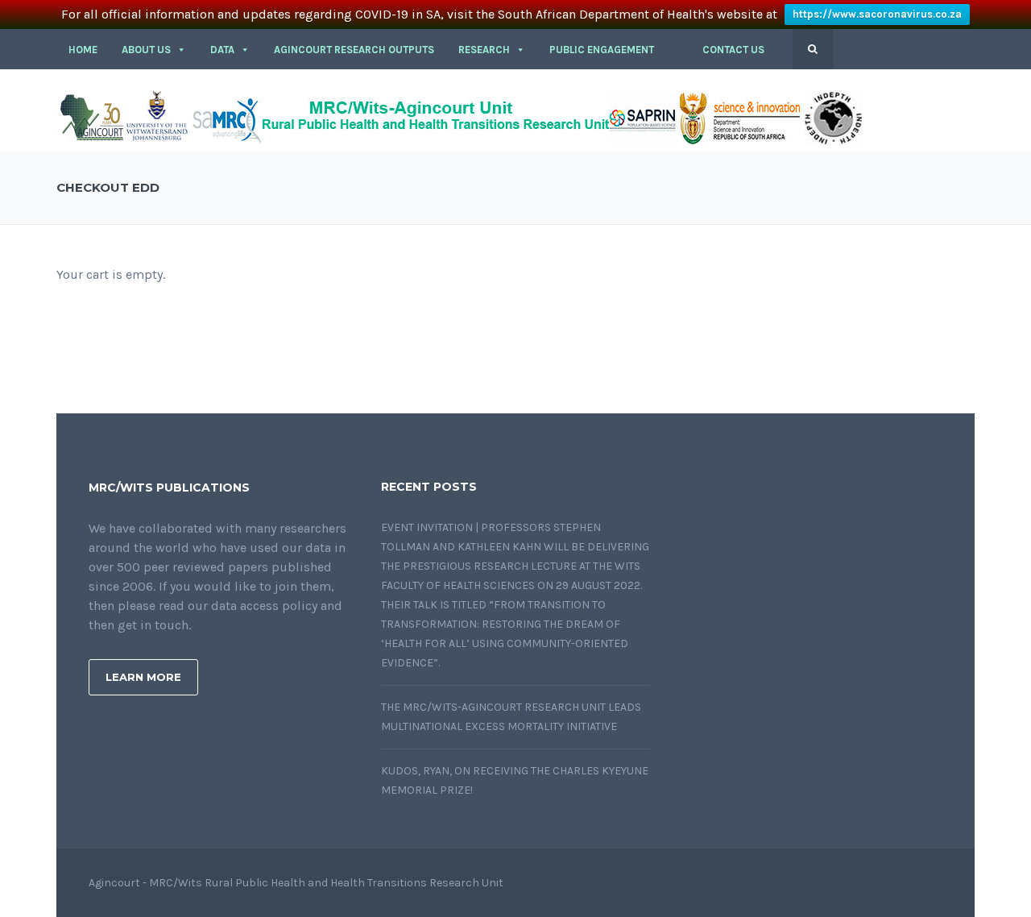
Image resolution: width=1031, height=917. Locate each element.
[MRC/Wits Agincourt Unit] (459, 116)
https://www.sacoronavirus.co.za (877, 14)
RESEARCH (484, 50)
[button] (678, 50)
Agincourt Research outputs (354, 50)
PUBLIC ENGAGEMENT (601, 50)
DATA (222, 50)
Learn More (143, 676)
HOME (82, 50)
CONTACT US (733, 50)
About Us (146, 50)
